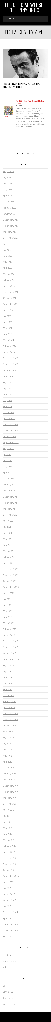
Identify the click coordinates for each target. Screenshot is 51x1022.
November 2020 (10, 575)
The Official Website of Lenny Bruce (25, 7)
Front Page (8, 955)
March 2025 (8, 274)
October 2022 (9, 436)
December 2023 (10, 358)
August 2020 (8, 593)
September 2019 (11, 659)
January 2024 (9, 352)
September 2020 (11, 587)
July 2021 (7, 526)
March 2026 (8, 201)
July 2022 (7, 454)
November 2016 (10, 864)
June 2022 (7, 460)
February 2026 (9, 207)
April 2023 (7, 406)
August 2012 (8, 936)
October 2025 (9, 231)
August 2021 (8, 520)
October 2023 (9, 370)
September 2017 (11, 803)
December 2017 (10, 785)
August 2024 (8, 310)
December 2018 (10, 713)
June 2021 (7, 533)
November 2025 (10, 225)
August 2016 (8, 882)
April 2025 (7, 267)
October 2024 (9, 298)
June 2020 (7, 605)
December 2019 (10, 641)
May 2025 (7, 261)
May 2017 (7, 828)
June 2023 (7, 394)
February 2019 (9, 701)
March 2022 (8, 478)
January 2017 (9, 852)
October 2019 (9, 653)
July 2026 (7, 177)
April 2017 (7, 834)
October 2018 (9, 725)
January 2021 (9, 563)
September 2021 (11, 514)
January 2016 (9, 894)
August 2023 (8, 382)
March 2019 (8, 695)
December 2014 (10, 912)
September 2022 (11, 442)
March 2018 (8, 767)
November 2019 (10, 647)
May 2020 (7, 611)
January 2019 (9, 707)
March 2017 (8, 840)
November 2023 (10, 364)
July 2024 (7, 316)
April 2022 (7, 472)
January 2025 (9, 286)
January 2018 (9, 779)
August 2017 (8, 809)
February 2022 (9, 484)
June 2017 (7, 822)
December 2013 (10, 924)
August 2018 (8, 737)
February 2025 (9, 280)
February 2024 (9, 346)
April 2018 (7, 761)
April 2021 (7, 545)
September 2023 (11, 376)
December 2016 (10, 858)
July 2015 (7, 906)
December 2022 (10, 424)
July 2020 (7, 599)
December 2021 (10, 496)
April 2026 (7, 195)
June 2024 (7, 322)
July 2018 (7, 743)
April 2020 (7, 617)
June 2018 (7, 749)
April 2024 (7, 334)
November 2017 (10, 791)
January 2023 (9, 418)
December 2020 (10, 569)
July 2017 (7, 815)
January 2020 (9, 635)
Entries (8, 991)
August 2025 (8, 244)
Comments (10, 998)
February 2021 (9, 557)
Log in (5, 985)
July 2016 (7, 888)
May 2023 (7, 400)
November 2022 (10, 430)
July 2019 (7, 671)
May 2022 (7, 466)
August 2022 (8, 448)
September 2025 (11, 237)
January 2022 (9, 490)
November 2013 (10, 930)
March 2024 (8, 340)
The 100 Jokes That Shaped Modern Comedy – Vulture (21, 85)
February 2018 (9, 773)
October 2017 (9, 797)
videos (6, 967)
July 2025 (7, 250)
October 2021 (9, 508)
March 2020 (8, 623)
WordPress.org (9, 1004)
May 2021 (7, 539)
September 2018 (11, 731)
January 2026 (9, 213)
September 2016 (11, 876)
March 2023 (8, 412)
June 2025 (7, 256)
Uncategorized (9, 961)
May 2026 (7, 189)
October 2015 (9, 900)
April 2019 (7, 689)
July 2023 (7, 388)
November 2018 (10, 719)
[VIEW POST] (25, 64)
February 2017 (9, 846)
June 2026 (7, 183)
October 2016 (9, 870)
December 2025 (10, 219)
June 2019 (7, 677)
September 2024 (11, 304)
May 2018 (7, 755)
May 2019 (7, 683)
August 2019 (8, 665)
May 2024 (7, 328)
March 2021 (8, 551)
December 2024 (10, 292)
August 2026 (8, 171)
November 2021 (10, 502)
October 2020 (9, 581)
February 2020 (9, 629)
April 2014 (7, 918)
